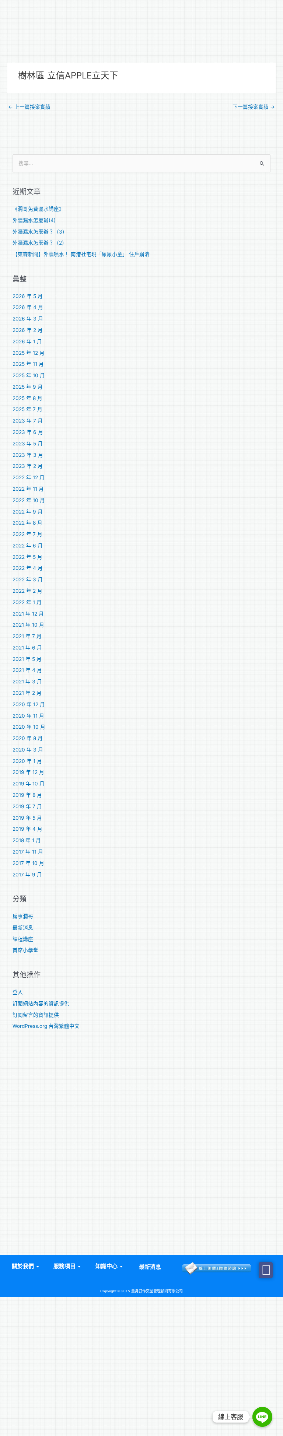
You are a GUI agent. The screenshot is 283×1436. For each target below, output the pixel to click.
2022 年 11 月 (28, 489)
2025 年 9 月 (28, 387)
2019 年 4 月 (27, 829)
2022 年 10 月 (29, 500)
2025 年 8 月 (27, 398)
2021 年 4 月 (27, 670)
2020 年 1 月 (27, 761)
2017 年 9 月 (27, 875)
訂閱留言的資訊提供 (36, 1015)
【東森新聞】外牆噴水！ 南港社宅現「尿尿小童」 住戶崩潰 (81, 254)
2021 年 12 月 (28, 614)
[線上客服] (262, 1417)
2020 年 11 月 (28, 716)
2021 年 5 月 (27, 659)
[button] (24, 1266)
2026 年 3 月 (28, 319)
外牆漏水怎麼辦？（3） (40, 232)
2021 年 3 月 (27, 681)
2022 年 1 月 (27, 602)
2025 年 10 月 (29, 375)
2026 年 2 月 (28, 330)
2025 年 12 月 (29, 353)
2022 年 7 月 (27, 534)
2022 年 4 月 (28, 568)
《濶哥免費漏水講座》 (38, 209)
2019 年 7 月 (27, 806)
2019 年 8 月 (27, 795)
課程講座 (23, 939)
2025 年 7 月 (27, 409)
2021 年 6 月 (27, 648)
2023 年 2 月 (28, 466)
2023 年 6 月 (28, 432)
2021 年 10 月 (28, 625)
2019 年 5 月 (27, 818)
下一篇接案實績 (254, 107)
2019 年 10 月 (29, 784)
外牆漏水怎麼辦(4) (34, 220)
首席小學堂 (25, 950)
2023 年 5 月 (28, 443)
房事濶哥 (23, 916)
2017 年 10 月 (28, 863)
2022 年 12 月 (29, 477)
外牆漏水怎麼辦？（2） (40, 243)
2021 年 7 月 (27, 636)
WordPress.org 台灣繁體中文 (46, 1026)
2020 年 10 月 (29, 727)
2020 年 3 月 (28, 750)
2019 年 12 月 (28, 772)
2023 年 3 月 (28, 455)
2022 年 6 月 (28, 546)
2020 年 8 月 (28, 738)
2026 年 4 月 (28, 307)
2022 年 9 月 (28, 512)
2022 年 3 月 (28, 579)
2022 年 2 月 (27, 591)
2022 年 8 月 (27, 523)
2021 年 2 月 (27, 693)
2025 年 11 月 (28, 364)
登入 (18, 992)
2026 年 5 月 (28, 296)
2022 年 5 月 (27, 557)
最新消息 (23, 928)
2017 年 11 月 (28, 852)
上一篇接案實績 (29, 107)
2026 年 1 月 (27, 341)
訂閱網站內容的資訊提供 (41, 1003)
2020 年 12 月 (29, 704)
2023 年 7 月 (28, 421)
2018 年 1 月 (27, 840)
